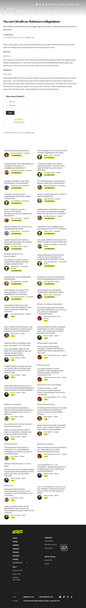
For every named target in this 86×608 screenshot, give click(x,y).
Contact (62, 4)
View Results (19, 119)
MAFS (57, 336)
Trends (64, 11)
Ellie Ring (14, 417)
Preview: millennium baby (16, 151)
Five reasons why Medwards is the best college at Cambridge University (19, 166)
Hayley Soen (48, 336)
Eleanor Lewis (49, 172)
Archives (48, 548)
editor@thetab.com (46, 597)
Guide (46, 246)
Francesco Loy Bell (18, 37)
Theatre (27, 153)
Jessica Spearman (17, 170)
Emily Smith (14, 333)
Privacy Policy (51, 544)
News (32, 11)
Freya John (48, 295)
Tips (77, 4)
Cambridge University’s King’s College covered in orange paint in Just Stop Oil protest (52, 212)
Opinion (73, 11)
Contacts (17, 574)
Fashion (27, 37)
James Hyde (48, 155)
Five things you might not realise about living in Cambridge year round (16, 292)
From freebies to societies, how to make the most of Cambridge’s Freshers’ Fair (50, 257)
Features (61, 186)
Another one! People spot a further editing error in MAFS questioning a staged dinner (19, 388)
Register (48, 560)
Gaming (47, 11)
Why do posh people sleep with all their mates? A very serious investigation (52, 450)
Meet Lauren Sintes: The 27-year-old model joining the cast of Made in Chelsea (17, 432)
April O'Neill (15, 231)
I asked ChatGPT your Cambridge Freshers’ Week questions (17, 196)
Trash (39, 11)
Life (32, 37)
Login (47, 564)
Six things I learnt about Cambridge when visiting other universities (16, 262)
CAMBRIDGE (16, 155)
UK (13, 316)
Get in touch (64, 548)
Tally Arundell (16, 218)
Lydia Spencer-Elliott (52, 316)
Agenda (56, 11)
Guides (81, 11)
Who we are (53, 4)
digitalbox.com (28, 597)
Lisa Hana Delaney (51, 262)
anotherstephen (17, 314)
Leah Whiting (49, 199)
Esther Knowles (50, 186)
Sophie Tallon (16, 186)
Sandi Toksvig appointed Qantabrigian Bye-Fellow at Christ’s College (18, 242)
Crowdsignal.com (18, 122)
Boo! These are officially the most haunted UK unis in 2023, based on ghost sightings (18, 329)
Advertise (70, 4)
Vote (10, 113)
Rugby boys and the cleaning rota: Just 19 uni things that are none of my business (51, 427)
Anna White (6, 37)
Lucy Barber (15, 201)
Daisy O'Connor (16, 153)
